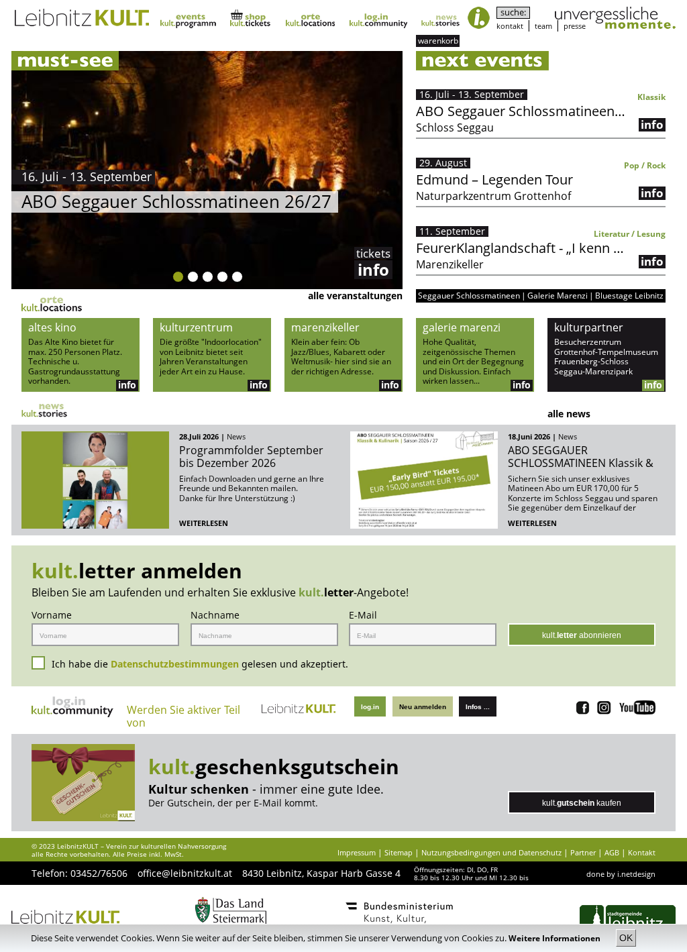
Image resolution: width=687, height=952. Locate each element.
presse (575, 26)
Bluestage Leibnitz (629, 296)
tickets (373, 253)
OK (626, 938)
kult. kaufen (581, 803)
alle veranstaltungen (355, 295)
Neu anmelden (422, 706)
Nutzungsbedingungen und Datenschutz (491, 852)
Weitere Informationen (555, 938)
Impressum (356, 852)
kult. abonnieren (581, 635)
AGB (611, 852)
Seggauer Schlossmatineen (469, 296)
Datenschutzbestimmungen (175, 663)
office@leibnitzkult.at (185, 873)
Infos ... (478, 706)
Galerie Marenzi (557, 296)
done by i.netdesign (620, 874)
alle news (568, 413)
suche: (513, 12)
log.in (370, 706)
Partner (583, 852)
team (543, 26)
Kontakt (641, 852)
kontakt (509, 26)
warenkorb (438, 40)
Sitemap (398, 852)
